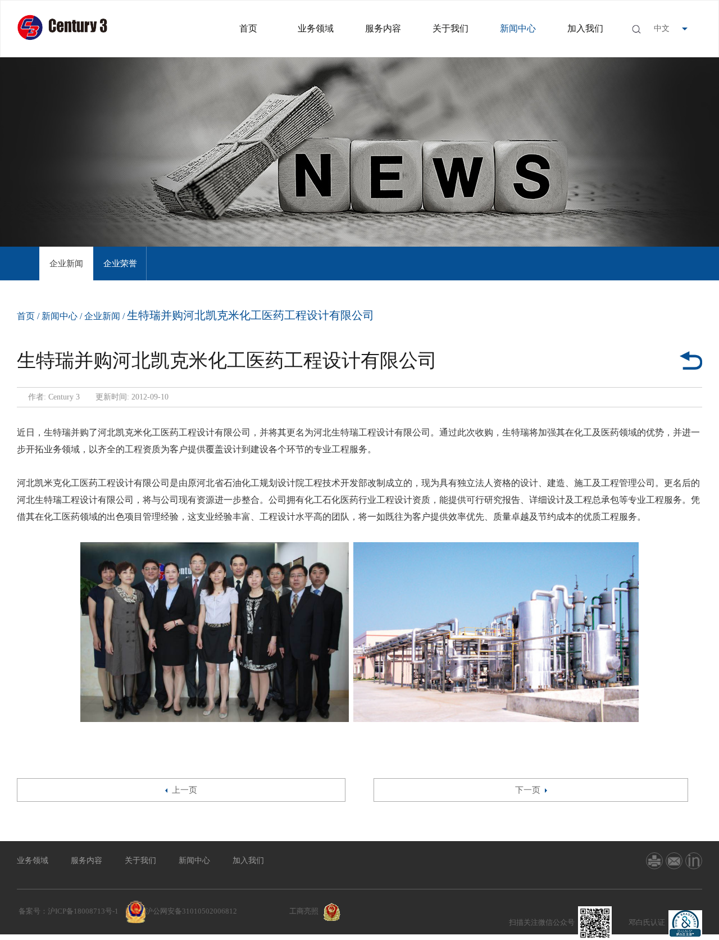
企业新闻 (66, 263)
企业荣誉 (120, 263)
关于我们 (450, 28)
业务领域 (316, 28)
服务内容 (383, 28)
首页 (248, 28)
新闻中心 (518, 28)
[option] (66, 263)
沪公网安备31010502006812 (191, 911)
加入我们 (585, 28)
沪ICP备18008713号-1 (83, 911)
